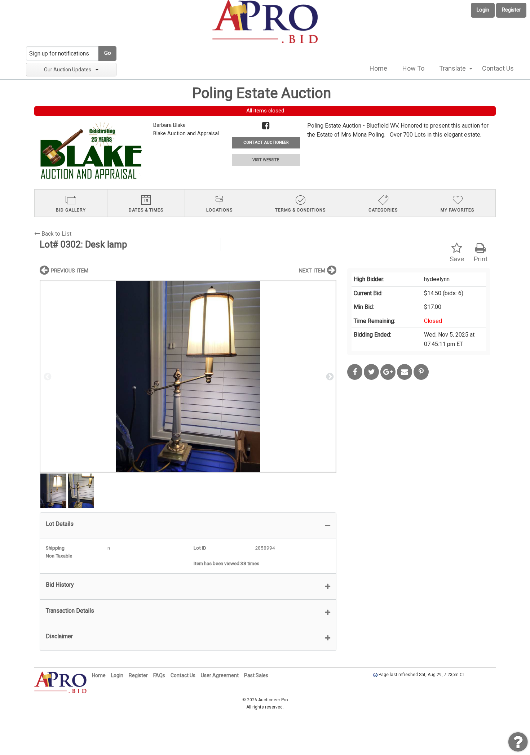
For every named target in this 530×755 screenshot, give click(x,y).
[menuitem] (378, 68)
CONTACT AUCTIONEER (265, 142)
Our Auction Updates (67, 69)
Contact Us (498, 68)
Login (483, 10)
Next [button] (329, 376)
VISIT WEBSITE (265, 159)
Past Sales (256, 675)
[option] (188, 376)
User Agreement (220, 675)
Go (107, 53)
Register (511, 10)
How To (413, 68)
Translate (452, 68)
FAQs (159, 675)
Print (480, 259)
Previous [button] (46, 376)
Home (378, 68)
